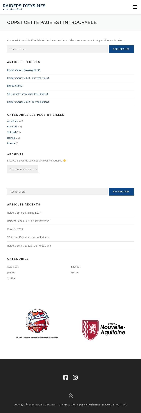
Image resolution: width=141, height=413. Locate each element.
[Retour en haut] (70, 395)
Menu (135, 6)
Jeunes (11, 137)
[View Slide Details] (103, 330)
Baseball (12, 126)
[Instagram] (75, 377)
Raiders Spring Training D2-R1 (23, 70)
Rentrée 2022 (15, 85)
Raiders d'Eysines (24, 5)
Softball (11, 132)
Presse (11, 143)
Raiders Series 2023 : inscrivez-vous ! (28, 78)
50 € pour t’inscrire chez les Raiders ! (27, 94)
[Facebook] (65, 377)
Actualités (12, 121)
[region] (103, 330)
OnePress (64, 404)
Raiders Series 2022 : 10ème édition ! (28, 101)
